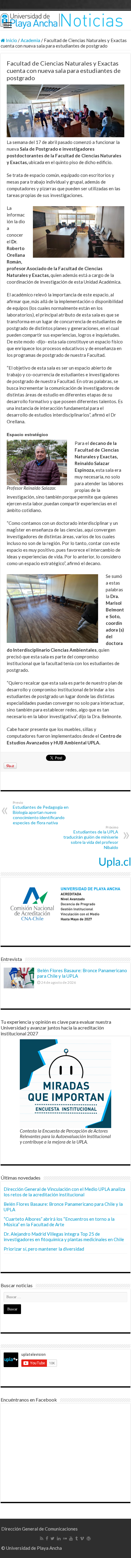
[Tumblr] (76, 1538)
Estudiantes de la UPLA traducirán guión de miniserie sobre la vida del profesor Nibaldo (90, 837)
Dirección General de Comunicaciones (39, 1528)
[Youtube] (71, 1538)
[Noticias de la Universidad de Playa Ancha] (65, 20)
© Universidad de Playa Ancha (31, 1548)
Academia (30, 40)
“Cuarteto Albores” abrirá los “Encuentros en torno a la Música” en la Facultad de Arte (59, 1221)
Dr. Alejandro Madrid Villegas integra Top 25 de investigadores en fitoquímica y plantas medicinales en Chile (64, 1236)
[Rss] (41, 1538)
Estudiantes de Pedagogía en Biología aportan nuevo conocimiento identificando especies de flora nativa (41, 812)
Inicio (11, 40)
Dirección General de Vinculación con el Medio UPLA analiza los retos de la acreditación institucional (64, 1191)
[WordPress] (88, 1538)
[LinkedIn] (58, 1538)
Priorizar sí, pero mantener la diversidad (44, 1249)
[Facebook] (47, 1538)
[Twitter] (52, 1538)
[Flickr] (64, 1538)
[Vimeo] (82, 1538)
